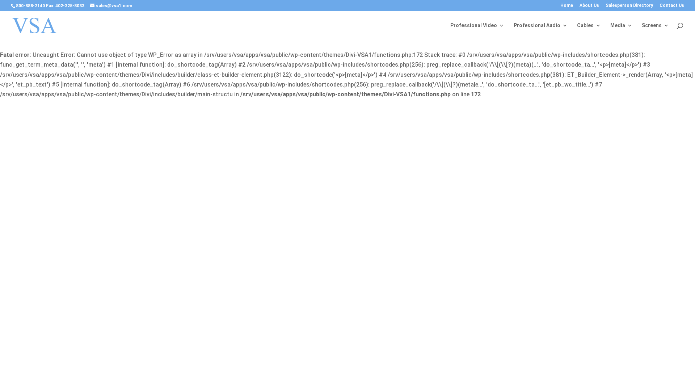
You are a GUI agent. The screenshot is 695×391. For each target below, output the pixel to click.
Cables (585, 25)
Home (566, 5)
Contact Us (672, 5)
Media (617, 25)
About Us (589, 5)
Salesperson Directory (629, 5)
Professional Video (473, 25)
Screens (652, 25)
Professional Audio (537, 25)
